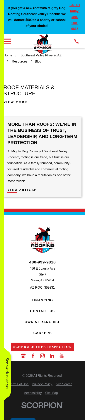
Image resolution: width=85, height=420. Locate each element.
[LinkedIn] (52, 356)
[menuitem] (19, 384)
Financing (42, 300)
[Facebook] (33, 356)
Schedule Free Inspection (42, 347)
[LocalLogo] (42, 44)
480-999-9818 (42, 262)
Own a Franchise (43, 322)
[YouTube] (61, 356)
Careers (42, 333)
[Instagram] (42, 356)
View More (15, 102)
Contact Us (42, 311)
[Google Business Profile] (23, 356)
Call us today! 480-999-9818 (75, 17)
